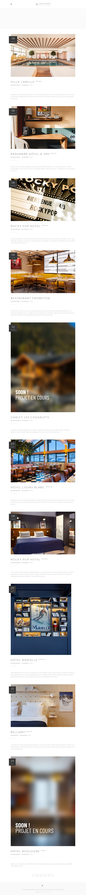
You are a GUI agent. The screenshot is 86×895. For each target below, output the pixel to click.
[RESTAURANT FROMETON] (43, 271)
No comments (25, 85)
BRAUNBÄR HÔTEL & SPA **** (34, 153)
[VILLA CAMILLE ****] (43, 55)
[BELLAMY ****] (43, 705)
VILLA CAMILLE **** (26, 81)
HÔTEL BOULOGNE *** (28, 851)
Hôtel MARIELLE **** (28, 659)
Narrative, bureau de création (45, 891)
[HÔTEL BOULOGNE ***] (43, 801)
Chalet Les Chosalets (30, 417)
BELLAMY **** (22, 732)
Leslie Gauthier (16, 85)
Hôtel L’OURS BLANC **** (31, 487)
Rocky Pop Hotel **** (29, 225)
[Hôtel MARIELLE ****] (41, 619)
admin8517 (15, 735)
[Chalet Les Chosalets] (43, 367)
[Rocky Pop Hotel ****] (43, 199)
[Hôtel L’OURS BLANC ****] (43, 460)
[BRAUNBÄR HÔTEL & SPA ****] (43, 127)
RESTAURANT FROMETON (30, 298)
